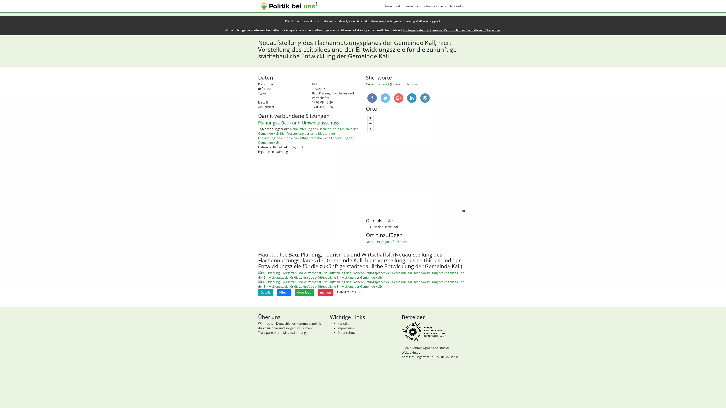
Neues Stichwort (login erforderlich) (391, 84)
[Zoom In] (370, 118)
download (304, 292)
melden (325, 292)
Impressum (345, 328)
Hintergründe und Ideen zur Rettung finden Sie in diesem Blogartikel (451, 30)
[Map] (417, 164)
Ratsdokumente (407, 6)
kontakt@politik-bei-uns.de (431, 348)
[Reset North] (370, 129)
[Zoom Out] (370, 123)
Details (265, 292)
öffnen (284, 292)
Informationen (434, 6)
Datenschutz (346, 333)
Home (388, 6)
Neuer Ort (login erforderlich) (387, 242)
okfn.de (415, 352)
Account (455, 6)
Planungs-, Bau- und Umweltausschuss (298, 123)
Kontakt (343, 323)
